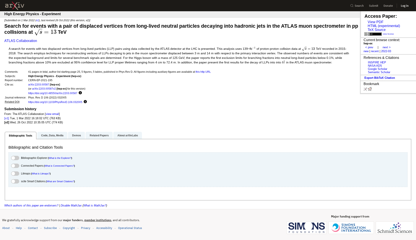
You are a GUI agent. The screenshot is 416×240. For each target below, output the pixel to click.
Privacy (85, 228)
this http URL (203, 71)
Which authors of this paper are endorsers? (31, 205)
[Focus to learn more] (79, 93)
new (366, 51)
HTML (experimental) (384, 26)
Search (359, 6)
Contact (33, 228)
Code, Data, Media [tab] (52, 135)
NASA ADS (375, 65)
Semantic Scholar (379, 72)
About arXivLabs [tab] (127, 135)
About (6, 228)
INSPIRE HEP (377, 62)
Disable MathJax (71, 205)
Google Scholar (377, 69)
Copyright (69, 228)
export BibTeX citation (379, 77)
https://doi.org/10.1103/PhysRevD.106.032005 (55, 102)
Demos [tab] (76, 135)
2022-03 (386, 51)
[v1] (6, 118)
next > (387, 47)
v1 (37, 20)
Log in (405, 6)
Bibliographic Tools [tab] (20, 135)
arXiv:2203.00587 (38, 84)
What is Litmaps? (41, 173)
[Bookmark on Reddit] (370, 90)
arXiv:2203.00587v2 (44, 88)
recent (375, 51)
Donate (388, 6)
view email (52, 114)
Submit (373, 6)
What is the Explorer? (60, 158)
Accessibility (104, 228)
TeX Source (377, 30)
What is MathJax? (94, 205)
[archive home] (14, 6)
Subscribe (50, 228)
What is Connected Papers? (59, 165)
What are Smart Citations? (60, 181)
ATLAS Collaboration (20, 41)
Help (19, 228)
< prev (369, 47)
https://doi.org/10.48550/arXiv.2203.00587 (52, 93)
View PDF (376, 22)
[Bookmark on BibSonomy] (366, 90)
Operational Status (130, 228)
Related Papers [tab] (99, 135)
